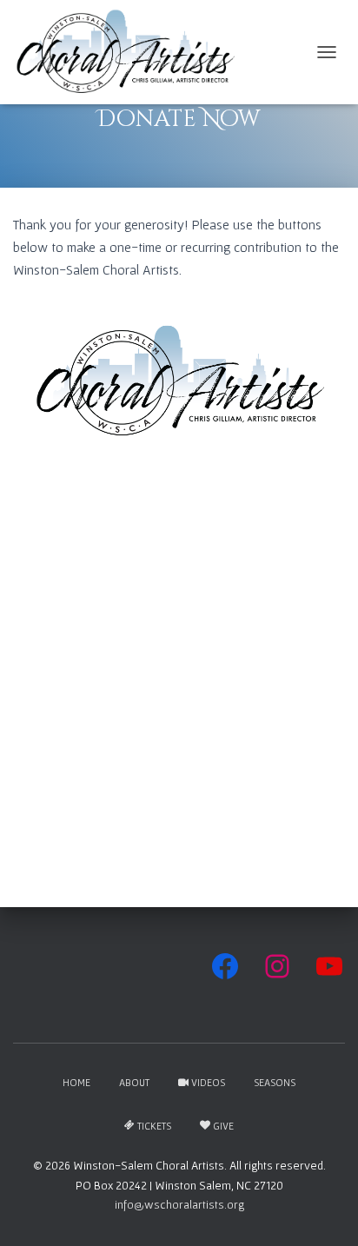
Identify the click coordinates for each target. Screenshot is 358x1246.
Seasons (274, 1082)
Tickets (154, 1125)
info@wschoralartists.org (179, 1204)
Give (223, 1125)
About (134, 1082)
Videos (208, 1082)
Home (76, 1082)
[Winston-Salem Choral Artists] (131, 52)
